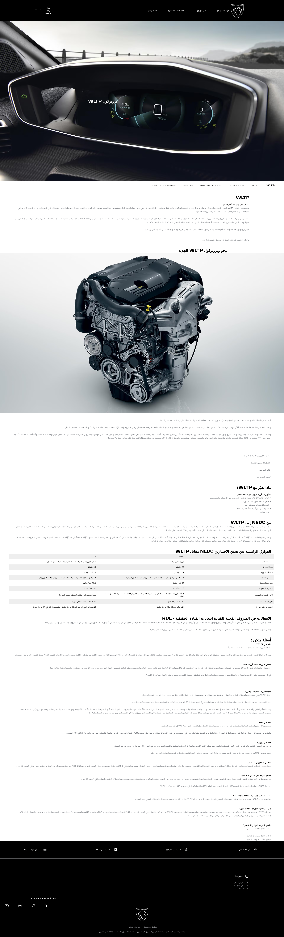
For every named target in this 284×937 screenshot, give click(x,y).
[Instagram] (20, 905)
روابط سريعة (241, 876)
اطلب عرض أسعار (241, 882)
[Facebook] (46, 905)
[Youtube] (6, 905)
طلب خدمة (243, 888)
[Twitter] (33, 905)
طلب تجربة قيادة (241, 885)
